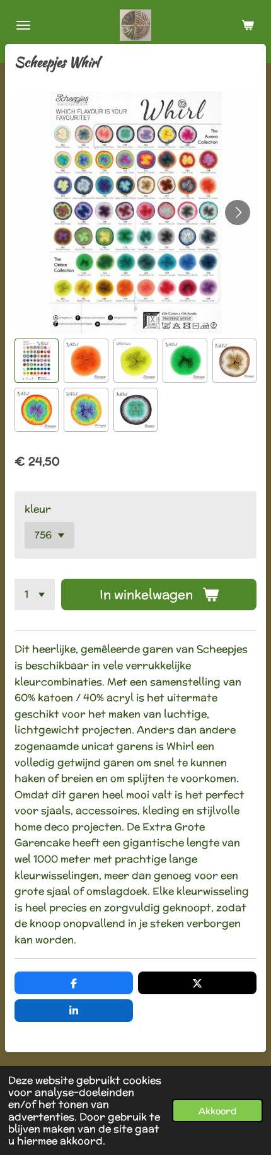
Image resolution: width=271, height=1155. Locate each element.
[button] (36, 361)
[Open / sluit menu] (23, 25)
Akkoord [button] (217, 1110)
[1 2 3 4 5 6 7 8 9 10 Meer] (34, 594)
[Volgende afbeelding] (237, 212)
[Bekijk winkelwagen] (248, 25)
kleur (38, 509)
